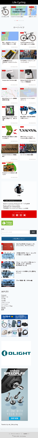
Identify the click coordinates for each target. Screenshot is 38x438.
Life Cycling (19, 2)
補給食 (3, 308)
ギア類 (3, 298)
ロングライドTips (7, 306)
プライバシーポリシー (15, 433)
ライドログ (4, 304)
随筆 (2, 309)
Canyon (3, 295)
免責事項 (25, 433)
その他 (3, 300)
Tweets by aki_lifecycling (9, 424)
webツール (4, 297)
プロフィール (5, 302)
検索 (2, 229)
